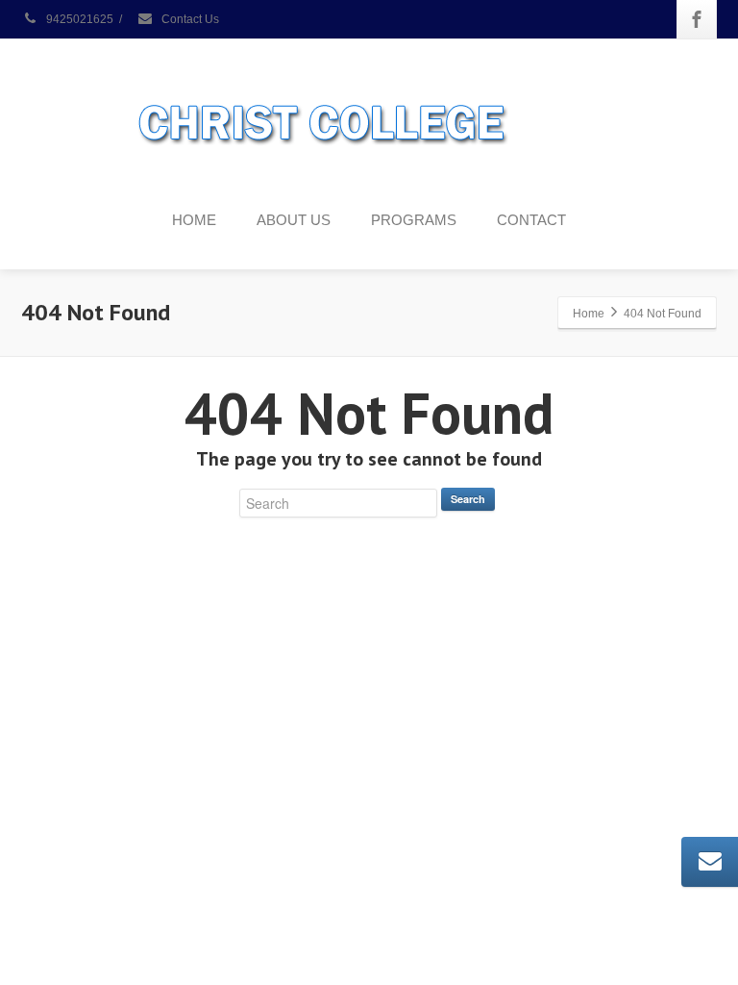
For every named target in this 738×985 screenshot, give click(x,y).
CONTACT (531, 220)
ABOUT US (294, 220)
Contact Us (189, 19)
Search (468, 499)
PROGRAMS (413, 220)
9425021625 (78, 19)
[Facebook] (696, 19)
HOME (194, 220)
